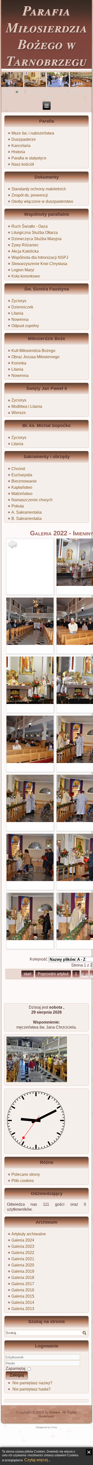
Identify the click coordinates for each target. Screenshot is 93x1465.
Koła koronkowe (25, 276)
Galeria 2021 (22, 1259)
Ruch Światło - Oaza (29, 226)
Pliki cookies (22, 1181)
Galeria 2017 (22, 1284)
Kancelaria (21, 145)
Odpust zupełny (25, 326)
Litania (17, 313)
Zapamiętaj (16, 1368)
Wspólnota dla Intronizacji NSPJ (39, 257)
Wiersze (18, 413)
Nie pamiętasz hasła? (31, 1389)
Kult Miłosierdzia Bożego (33, 351)
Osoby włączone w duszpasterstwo (42, 201)
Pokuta (17, 506)
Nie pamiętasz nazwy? (32, 1383)
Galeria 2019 (22, 1271)
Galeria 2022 (22, 1253)
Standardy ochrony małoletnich (38, 189)
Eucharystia (21, 475)
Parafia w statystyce (28, 158)
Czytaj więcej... (37, 1460)
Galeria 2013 (22, 1309)
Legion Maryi (22, 270)
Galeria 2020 (22, 1265)
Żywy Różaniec (25, 245)
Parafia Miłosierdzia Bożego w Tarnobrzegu (46, 35)
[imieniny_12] (30, 821)
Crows (55, 1412)
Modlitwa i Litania (26, 406)
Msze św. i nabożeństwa (32, 133)
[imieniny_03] (30, 643)
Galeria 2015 (22, 1296)
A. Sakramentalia (26, 512)
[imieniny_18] (30, 939)
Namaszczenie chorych (32, 500)
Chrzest (18, 469)
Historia (18, 152)
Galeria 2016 (22, 1290)
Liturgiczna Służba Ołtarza (34, 232)
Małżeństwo (21, 493)
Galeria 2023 (22, 1246)
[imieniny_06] (30, 702)
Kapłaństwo (21, 487)
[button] (5, 91)
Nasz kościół (22, 164)
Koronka (18, 363)
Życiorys (18, 301)
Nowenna (20, 319)
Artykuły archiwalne (28, 1234)
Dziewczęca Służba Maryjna (36, 239)
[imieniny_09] (30, 762)
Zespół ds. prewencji (29, 195)
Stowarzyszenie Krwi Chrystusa (39, 264)
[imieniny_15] (30, 880)
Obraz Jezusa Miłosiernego (35, 357)
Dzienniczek (22, 307)
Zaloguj (17, 1375)
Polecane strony (25, 1174)
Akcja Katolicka (25, 251)
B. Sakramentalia (26, 518)
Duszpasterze (23, 139)
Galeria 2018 (22, 1277)
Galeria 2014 (22, 1302)
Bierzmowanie (24, 481)
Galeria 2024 (22, 1240)
